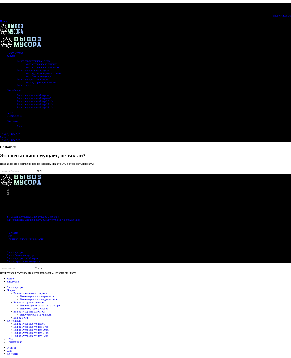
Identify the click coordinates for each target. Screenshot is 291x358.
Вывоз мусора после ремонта (40, 64)
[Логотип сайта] (11, 34)
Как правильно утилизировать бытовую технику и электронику (43, 219)
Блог (19, 126)
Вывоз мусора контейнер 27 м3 (35, 104)
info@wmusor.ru (282, 15)
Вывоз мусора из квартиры (32, 79)
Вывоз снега (24, 85)
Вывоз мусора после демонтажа (42, 67)
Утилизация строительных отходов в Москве (33, 216)
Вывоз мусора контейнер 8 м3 (34, 98)
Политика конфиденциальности (25, 238)
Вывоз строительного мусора (34, 60)
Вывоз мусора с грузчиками (40, 82)
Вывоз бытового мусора (37, 76)
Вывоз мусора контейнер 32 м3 (35, 107)
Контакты (12, 232)
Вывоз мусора (15, 252)
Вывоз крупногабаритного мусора (43, 73)
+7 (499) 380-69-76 (10, 134)
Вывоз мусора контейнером (33, 70)
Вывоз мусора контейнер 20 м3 (35, 101)
